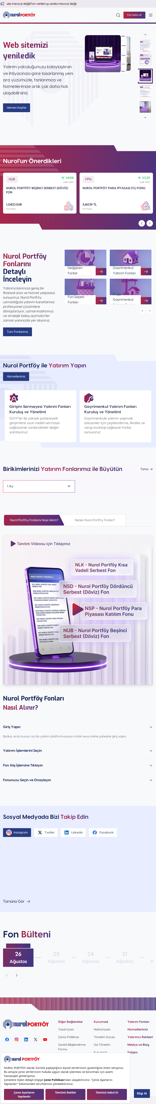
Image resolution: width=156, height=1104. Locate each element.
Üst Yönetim (102, 1044)
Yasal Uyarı (66, 1029)
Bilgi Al (142, 1093)
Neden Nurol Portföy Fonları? (95, 520)
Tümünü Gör (14, 901)
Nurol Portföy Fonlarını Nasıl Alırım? (34, 520)
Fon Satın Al (134, 15)
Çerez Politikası (68, 1037)
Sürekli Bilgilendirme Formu (72, 1047)
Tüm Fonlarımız (17, 331)
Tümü (144, 469)
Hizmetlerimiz (16, 376)
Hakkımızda (102, 1029)
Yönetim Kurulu (104, 1037)
